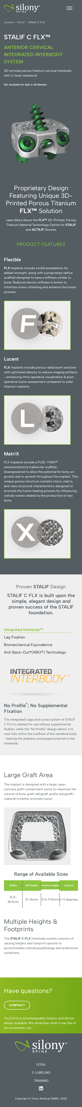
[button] (69, 8)
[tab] (37, 629)
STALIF (21, 22)
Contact (17, 1005)
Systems (9, 22)
